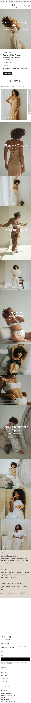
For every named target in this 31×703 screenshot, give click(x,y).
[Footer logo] (7, 637)
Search (3, 670)
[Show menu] (2, 6)
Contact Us (4, 684)
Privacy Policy (25, 662)
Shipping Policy (5, 678)
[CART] (28, 6)
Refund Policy (4, 675)
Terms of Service (6, 663)
